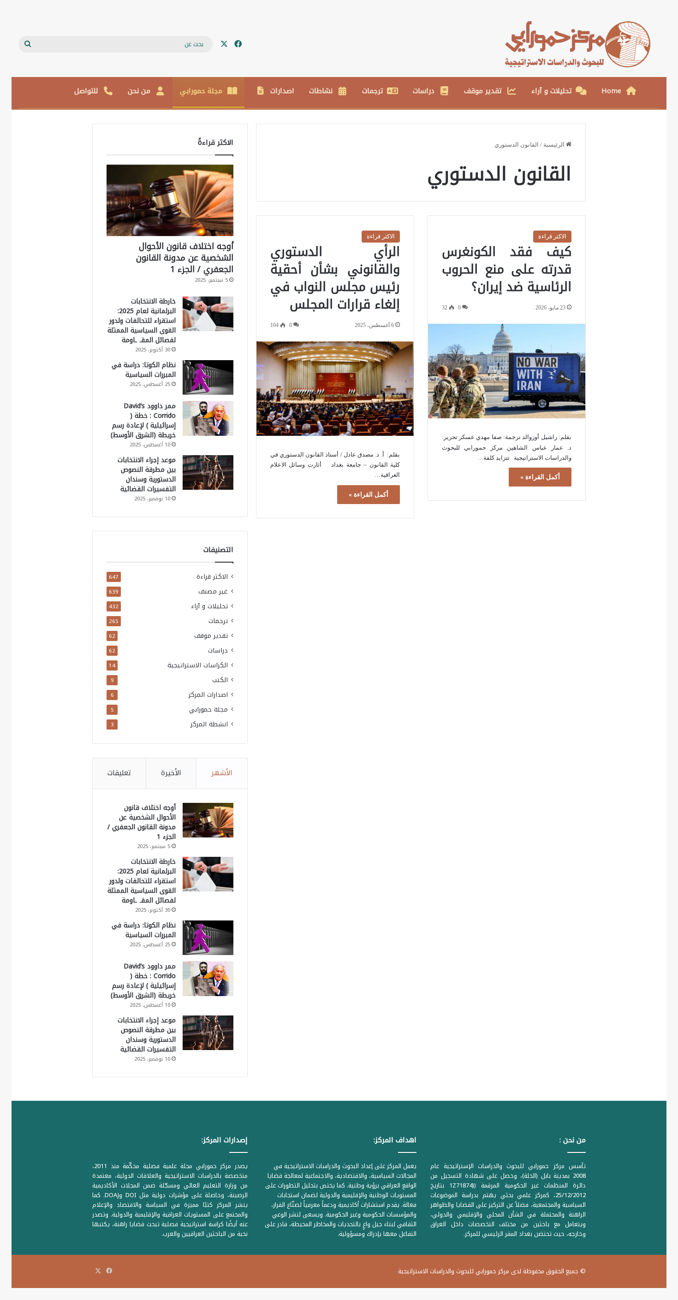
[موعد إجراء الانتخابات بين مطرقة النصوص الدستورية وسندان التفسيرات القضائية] (208, 472)
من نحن (139, 90)
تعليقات (119, 772)
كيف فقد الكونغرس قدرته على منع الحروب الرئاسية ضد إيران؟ (506, 269)
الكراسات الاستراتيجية (197, 665)
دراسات (423, 90)
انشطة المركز (209, 724)
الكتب (220, 680)
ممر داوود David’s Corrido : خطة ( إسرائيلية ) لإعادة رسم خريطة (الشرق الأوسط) (143, 420)
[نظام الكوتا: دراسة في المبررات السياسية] (208, 377)
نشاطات (321, 90)
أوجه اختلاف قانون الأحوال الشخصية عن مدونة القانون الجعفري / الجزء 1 (184, 257)
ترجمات (372, 90)
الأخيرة (171, 772)
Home (611, 90)
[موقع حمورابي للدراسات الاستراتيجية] (582, 44)
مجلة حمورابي (201, 90)
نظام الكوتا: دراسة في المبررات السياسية (144, 370)
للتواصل (86, 90)
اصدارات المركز (208, 695)
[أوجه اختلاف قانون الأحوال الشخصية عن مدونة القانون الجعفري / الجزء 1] (170, 200)
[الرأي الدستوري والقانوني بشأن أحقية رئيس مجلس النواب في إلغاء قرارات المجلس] (335, 388)
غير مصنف (213, 591)
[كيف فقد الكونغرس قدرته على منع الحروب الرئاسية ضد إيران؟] (506, 371)
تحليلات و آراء (551, 90)
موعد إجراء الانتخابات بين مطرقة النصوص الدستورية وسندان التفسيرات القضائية (147, 474)
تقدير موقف (483, 90)
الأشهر (221, 772)
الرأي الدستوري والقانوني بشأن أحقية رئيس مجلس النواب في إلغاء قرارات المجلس (335, 278)
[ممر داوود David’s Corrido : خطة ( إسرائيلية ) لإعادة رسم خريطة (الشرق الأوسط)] (208, 418)
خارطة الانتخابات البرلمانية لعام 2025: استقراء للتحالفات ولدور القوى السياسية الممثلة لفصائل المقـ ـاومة (141, 320)
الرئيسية (554, 144)
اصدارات (282, 90)
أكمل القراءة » (540, 477)
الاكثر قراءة (552, 236)
